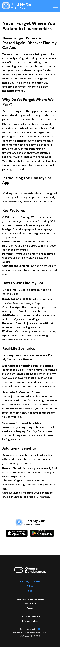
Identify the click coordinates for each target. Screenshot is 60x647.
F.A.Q (30, 586)
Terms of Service (30, 616)
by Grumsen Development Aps (30, 632)
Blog (30, 590)
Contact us (30, 603)
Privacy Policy (30, 620)
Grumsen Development (30, 598)
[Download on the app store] (17, 533)
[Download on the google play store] (42, 533)
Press (30, 608)
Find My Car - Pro (30, 581)
